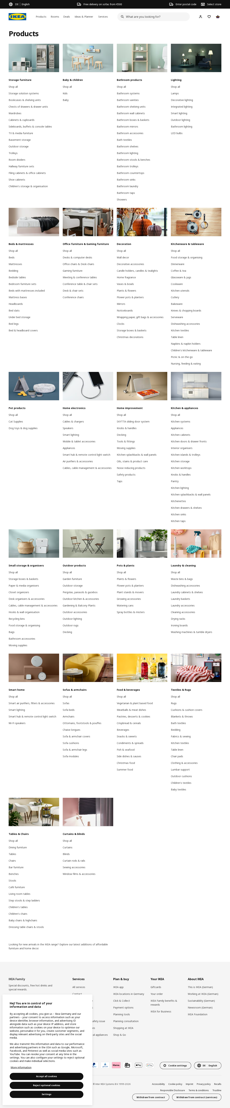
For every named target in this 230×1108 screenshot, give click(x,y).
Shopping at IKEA (123, 1028)
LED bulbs (177, 133)
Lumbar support (180, 769)
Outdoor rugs (71, 625)
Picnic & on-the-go (182, 357)
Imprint (189, 1084)
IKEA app (118, 987)
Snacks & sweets (127, 736)
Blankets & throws (182, 716)
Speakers (68, 428)
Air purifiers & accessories (78, 461)
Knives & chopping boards (186, 310)
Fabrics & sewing (181, 736)
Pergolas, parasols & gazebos (80, 592)
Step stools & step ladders (24, 900)
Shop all (13, 86)
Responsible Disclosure (172, 1090)
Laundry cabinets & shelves (187, 592)
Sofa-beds (69, 710)
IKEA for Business (161, 1011)
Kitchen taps (178, 521)
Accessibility (158, 1084)
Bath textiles (124, 139)
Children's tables (18, 907)
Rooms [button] (55, 16)
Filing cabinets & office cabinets (27, 173)
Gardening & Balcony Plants (79, 605)
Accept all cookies (46, 1076)
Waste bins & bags (182, 579)
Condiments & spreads (130, 743)
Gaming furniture (72, 270)
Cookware (177, 284)
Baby (66, 100)
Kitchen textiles (180, 330)
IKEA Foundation (197, 1014)
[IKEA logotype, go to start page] (17, 16)
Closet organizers (19, 592)
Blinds (66, 854)
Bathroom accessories (130, 133)
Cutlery (175, 297)
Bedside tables (17, 277)
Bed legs (14, 323)
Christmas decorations (130, 337)
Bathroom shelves (127, 146)
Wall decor (123, 257)
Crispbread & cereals (129, 723)
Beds (12, 257)
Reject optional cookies (46, 1085)
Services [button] (103, 16)
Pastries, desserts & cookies (133, 716)
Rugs (174, 703)
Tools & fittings (126, 441)
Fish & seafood (126, 749)
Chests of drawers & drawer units (28, 106)
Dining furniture (18, 847)
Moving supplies (126, 448)
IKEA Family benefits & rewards (164, 1002)
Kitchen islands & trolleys (185, 454)
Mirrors (121, 304)
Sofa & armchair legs (75, 749)
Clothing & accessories (184, 763)
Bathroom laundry (127, 186)
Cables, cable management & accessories (87, 468)
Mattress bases (18, 297)
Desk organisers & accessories (27, 599)
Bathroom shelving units (131, 106)
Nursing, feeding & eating (186, 363)
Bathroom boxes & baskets (133, 120)
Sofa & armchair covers (76, 736)
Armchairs (68, 716)
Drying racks (178, 618)
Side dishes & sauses (129, 756)
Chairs (12, 860)
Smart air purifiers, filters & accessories (32, 703)
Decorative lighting (182, 100)
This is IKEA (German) (200, 987)
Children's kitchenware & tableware (191, 350)
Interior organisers (181, 448)
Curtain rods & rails (74, 860)
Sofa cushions (71, 743)
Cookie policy (175, 1084)
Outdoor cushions (181, 776)
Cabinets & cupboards (21, 120)
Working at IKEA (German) (203, 994)
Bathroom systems (128, 93)
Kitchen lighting (180, 488)
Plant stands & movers (130, 592)
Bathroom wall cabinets (131, 113)
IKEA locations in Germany (128, 994)
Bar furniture (16, 867)
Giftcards (156, 987)
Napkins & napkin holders (186, 343)
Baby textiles (178, 789)
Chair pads (177, 756)
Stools (12, 880)
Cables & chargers (73, 421)
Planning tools (121, 1014)
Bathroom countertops (130, 173)
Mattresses (15, 264)
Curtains (67, 847)
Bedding (13, 270)
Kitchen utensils (180, 290)
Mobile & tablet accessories (79, 441)
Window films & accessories (79, 874)
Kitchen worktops (181, 468)
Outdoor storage (19, 146)
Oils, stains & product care (132, 461)
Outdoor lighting (180, 120)
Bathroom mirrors (127, 126)
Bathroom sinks (126, 179)
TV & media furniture (21, 133)
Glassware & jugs (181, 277)
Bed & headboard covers (23, 330)
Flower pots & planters (130, 297)
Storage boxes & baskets (131, 330)
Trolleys (13, 153)
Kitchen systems (180, 421)
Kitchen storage (180, 461)
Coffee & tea (178, 270)
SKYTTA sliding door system (133, 421)
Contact (77, 994)
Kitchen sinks (178, 514)
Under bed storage (19, 317)
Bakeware (177, 304)
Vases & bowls (125, 284)
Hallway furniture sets (21, 166)
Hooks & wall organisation (24, 612)
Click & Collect (121, 1000)
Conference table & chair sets (80, 284)
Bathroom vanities (128, 100)
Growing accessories (129, 599)
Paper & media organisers (24, 585)
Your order (157, 994)
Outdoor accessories (75, 612)
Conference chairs (73, 297)
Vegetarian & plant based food (135, 703)
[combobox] (152, 16)
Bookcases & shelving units (25, 100)
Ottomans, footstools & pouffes (82, 723)
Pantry (175, 481)
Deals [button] (66, 16)
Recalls (217, 1084)
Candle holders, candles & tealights (137, 270)
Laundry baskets (180, 599)
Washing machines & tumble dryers (191, 632)
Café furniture (17, 887)
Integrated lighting (181, 106)
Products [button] (41, 16)
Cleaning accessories (183, 612)
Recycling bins (17, 618)
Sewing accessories (74, 867)
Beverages (123, 729)
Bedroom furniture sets (22, 284)
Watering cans (125, 605)
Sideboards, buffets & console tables (30, 126)
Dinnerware (177, 264)
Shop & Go (119, 1034)
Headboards (16, 304)
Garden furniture (72, 579)
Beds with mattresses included (27, 290)
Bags (12, 632)
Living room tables (19, 894)
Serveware (177, 317)
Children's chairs (18, 913)
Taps (119, 481)
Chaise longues (71, 729)
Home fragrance (126, 277)
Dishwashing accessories (185, 323)
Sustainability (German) (201, 1000)
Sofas (66, 703)
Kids (65, 93)
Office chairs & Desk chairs (78, 264)
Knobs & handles (127, 428)
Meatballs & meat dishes (131, 710)
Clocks (120, 323)
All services (78, 987)
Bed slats (14, 310)
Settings (46, 1094)
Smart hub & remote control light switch (86, 454)
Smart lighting (179, 113)
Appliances (69, 448)
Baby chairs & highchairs (23, 920)
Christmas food (126, 763)
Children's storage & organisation (28, 186)
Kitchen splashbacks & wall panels (137, 454)
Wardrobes (15, 113)
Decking (121, 434)
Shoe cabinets (17, 179)
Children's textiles (181, 783)
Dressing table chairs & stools (26, 927)
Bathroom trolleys (127, 166)
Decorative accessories (130, 264)
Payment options (123, 1007)
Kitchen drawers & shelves (186, 507)
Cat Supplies (16, 421)
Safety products (126, 474)
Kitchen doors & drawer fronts (189, 441)
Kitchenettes (178, 501)
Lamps (175, 93)
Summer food (125, 769)
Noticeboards (125, 310)
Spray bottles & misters (131, 612)
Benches (14, 874)
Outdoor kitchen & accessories (81, 599)
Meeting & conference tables (80, 277)
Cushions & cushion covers (186, 710)
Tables (12, 854)
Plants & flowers (126, 290)
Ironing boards (179, 625)
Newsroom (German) (200, 1007)
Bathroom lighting (127, 153)
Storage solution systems (24, 93)
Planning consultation (126, 1021)
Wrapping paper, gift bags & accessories (140, 317)
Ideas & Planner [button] (84, 16)
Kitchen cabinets (180, 434)
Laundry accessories (183, 605)
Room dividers (17, 159)
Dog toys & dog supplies (23, 428)
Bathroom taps (126, 193)
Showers (122, 199)
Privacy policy (204, 1084)
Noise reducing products (131, 468)
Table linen (177, 337)
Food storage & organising (186, 257)
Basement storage (20, 139)
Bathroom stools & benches (133, 159)
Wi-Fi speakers (17, 723)
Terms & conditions (198, 1090)
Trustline (216, 1090)
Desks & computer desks (77, 257)
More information (21, 1067)
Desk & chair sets (73, 290)
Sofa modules (71, 756)
